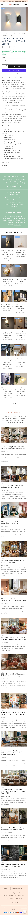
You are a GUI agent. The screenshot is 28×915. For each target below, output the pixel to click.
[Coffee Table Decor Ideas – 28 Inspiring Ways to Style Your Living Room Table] (14, 778)
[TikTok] (17, 902)
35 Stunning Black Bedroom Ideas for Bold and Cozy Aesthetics (13, 865)
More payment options (14, 73)
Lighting (8, 33)
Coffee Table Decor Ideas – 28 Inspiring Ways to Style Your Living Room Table (13, 791)
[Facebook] (10, 902)
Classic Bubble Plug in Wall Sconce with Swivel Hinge (7, 306)
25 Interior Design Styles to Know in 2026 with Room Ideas (13, 561)
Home (3, 33)
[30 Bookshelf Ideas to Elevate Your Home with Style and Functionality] (14, 701)
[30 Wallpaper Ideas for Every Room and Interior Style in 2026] (14, 510)
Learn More (17, 186)
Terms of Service (10, 898)
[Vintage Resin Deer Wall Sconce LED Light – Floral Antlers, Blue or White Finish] (7, 379)
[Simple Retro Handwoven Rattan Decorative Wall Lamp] (20, 350)
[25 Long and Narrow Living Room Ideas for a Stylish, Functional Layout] (14, 626)
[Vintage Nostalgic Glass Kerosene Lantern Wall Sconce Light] (7, 323)
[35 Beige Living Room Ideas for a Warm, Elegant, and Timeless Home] (14, 435)
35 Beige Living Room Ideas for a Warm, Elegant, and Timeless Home (13, 447)
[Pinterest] (15, 902)
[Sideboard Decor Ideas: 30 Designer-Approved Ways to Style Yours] (14, 816)
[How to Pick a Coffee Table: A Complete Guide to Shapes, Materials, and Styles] (14, 739)
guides (3, 749)
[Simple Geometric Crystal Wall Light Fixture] (7, 270)
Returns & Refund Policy (9, 895)
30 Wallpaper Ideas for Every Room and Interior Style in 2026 (13, 523)
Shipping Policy (17, 893)
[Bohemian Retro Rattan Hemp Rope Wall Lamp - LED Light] (20, 323)
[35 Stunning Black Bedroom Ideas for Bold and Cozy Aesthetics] (14, 853)
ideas (2, 444)
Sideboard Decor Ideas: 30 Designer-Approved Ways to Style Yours (14, 829)
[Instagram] (12, 902)
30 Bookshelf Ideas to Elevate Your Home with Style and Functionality (13, 713)
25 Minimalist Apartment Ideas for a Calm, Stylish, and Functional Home (13, 600)
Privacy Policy (21, 895)
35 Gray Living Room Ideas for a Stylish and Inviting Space (12, 486)
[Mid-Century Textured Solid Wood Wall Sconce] (20, 241)
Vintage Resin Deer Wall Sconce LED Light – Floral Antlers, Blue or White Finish (7, 391)
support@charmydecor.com (20, 1)
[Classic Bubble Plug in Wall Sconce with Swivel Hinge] (7, 296)
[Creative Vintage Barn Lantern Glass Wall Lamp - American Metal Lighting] (7, 350)
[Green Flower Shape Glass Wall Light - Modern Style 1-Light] (20, 379)
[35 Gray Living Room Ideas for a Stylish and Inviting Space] (14, 474)
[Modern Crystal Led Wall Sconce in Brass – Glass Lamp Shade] (7, 241)
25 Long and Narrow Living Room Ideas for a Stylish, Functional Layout (14, 638)
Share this (6, 165)
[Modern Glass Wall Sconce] (20, 270)
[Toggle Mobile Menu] (3, 4)
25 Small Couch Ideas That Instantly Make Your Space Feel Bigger (13, 675)
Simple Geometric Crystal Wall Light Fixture (7, 281)
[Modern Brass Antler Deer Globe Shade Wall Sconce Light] (20, 296)
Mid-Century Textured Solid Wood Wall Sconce (20, 252)
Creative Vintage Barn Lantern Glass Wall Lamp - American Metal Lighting (7, 362)
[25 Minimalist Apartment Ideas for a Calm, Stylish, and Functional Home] (14, 587)
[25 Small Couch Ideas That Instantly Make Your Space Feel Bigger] (14, 662)
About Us (9, 893)
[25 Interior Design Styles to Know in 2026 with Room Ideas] (14, 549)
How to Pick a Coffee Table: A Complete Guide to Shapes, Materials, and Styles (11, 752)
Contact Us (19, 898)
